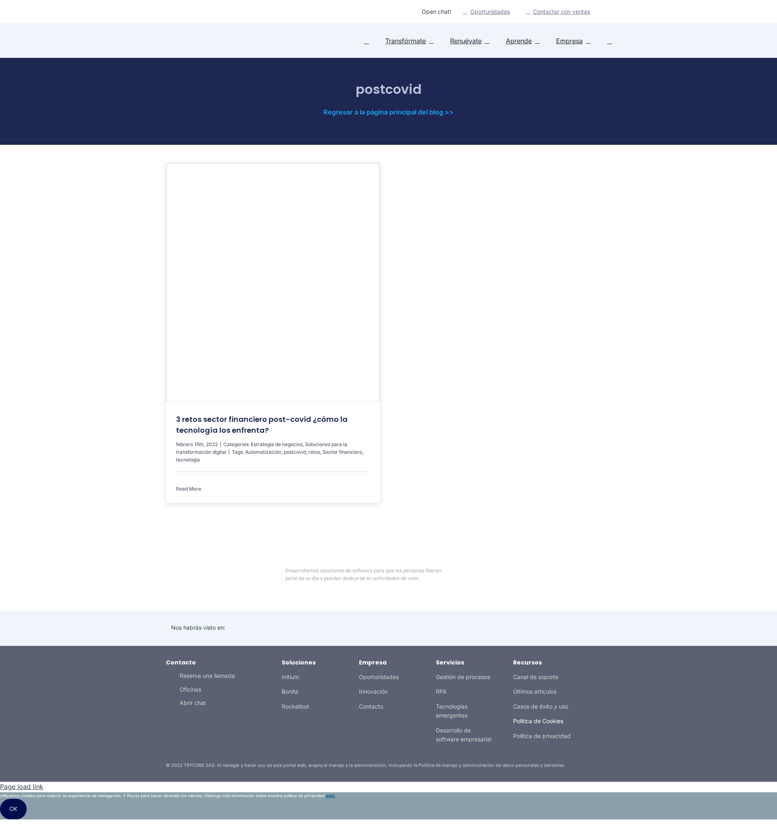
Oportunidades (379, 676)
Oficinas (190, 689)
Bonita (290, 691)
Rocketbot (295, 706)
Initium (290, 676)
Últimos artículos (534, 691)
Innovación (373, 691)
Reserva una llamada (207, 675)
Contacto (371, 706)
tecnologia (188, 460)
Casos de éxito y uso (540, 706)
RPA (441, 691)
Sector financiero (342, 452)
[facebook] (552, 574)
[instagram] (185, 11)
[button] (609, 41)
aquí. (330, 795)
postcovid (295, 452)
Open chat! (436, 11)
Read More (188, 489)
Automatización (263, 452)
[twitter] (172, 11)
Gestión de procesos (463, 676)
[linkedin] (159, 11)
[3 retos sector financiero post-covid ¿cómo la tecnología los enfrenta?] (273, 282)
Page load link (21, 787)
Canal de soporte (535, 676)
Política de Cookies (538, 720)
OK (13, 809)
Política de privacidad (542, 735)
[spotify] (198, 11)
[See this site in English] (606, 12)
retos (314, 452)
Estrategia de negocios (277, 444)
